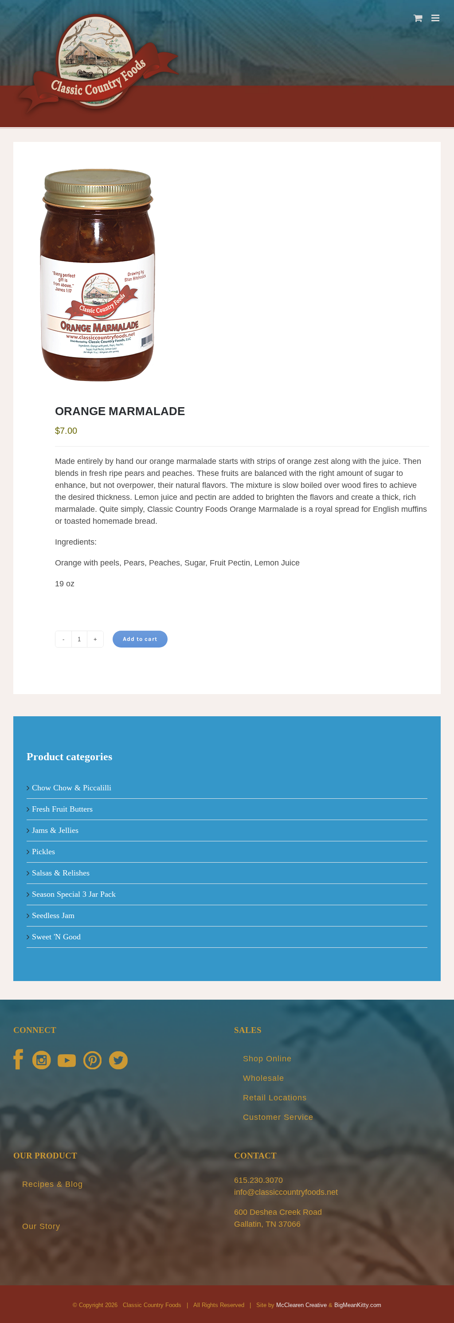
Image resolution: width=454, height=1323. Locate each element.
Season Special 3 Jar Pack (74, 894)
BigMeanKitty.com (357, 1305)
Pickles (43, 851)
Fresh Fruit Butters (62, 809)
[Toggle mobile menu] (436, 18)
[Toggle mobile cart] (418, 18)
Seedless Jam (53, 915)
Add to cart (140, 639)
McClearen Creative (301, 1305)
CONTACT (255, 1155)
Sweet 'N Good (56, 936)
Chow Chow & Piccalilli (71, 787)
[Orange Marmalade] (227, 275)
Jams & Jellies (55, 830)
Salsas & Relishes (61, 872)
